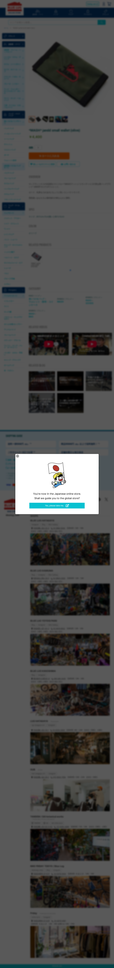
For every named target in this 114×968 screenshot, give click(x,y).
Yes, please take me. (54, 505)
